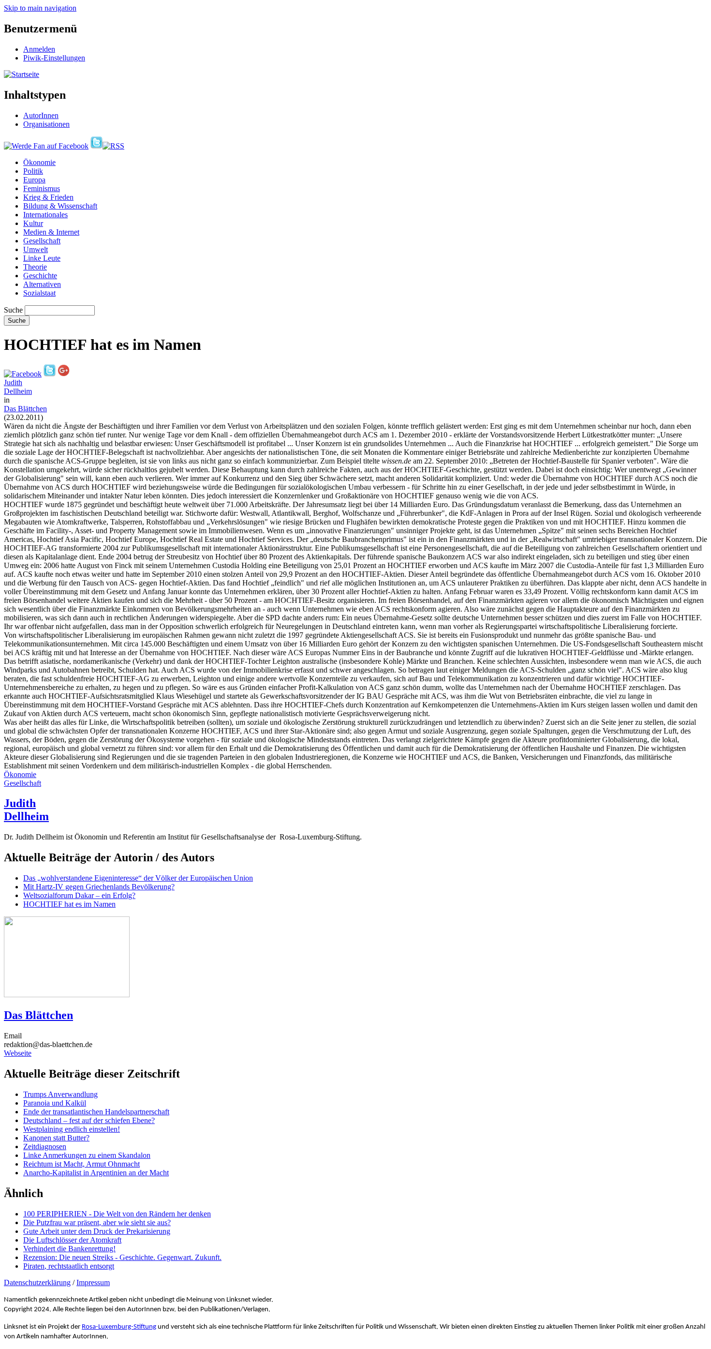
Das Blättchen (25, 409)
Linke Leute (41, 258)
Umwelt (35, 249)
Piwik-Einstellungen (54, 58)
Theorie (35, 267)
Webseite (17, 1053)
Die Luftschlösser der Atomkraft (72, 1240)
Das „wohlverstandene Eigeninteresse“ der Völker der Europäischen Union (138, 878)
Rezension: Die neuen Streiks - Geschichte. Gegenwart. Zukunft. (122, 1257)
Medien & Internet (51, 232)
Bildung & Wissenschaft (60, 206)
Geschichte (40, 275)
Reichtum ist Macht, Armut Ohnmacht (81, 1164)
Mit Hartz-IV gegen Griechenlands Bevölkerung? (99, 887)
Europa (34, 180)
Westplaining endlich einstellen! (71, 1129)
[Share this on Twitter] (50, 374)
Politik (33, 171)
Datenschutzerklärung (37, 1282)
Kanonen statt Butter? (56, 1138)
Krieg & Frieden (48, 197)
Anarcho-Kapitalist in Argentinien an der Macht (96, 1173)
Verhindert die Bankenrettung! (69, 1248)
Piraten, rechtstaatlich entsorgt (68, 1266)
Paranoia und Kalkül (54, 1103)
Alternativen (42, 284)
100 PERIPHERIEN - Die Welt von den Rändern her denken (117, 1214)
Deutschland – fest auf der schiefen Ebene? (89, 1120)
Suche (13, 310)
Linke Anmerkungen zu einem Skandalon (86, 1155)
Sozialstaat (39, 293)
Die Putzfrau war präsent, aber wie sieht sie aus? (97, 1222)
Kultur (33, 223)
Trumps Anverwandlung (60, 1094)
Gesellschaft (41, 241)
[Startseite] (21, 74)
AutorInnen (41, 115)
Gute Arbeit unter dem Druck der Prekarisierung (96, 1231)
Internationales (45, 214)
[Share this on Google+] (64, 374)
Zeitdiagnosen (44, 1146)
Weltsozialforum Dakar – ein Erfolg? (79, 895)
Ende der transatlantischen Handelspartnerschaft (96, 1112)
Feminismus (41, 188)
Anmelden (39, 49)
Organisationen (46, 124)
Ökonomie (39, 162)
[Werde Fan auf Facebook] (46, 146)
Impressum (93, 1282)
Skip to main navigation (40, 8)
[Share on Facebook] (23, 374)
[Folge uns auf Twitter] (96, 146)
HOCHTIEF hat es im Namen (69, 904)
